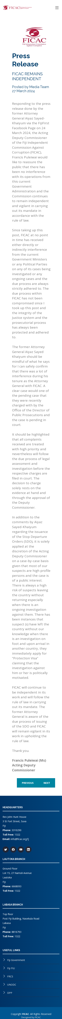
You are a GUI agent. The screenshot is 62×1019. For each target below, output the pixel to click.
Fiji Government (16, 960)
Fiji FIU (11, 968)
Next (47, 782)
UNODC (11, 984)
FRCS (10, 976)
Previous (28, 782)
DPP (9, 992)
